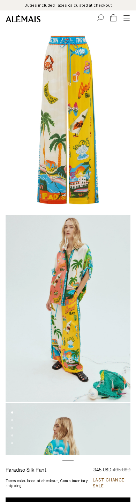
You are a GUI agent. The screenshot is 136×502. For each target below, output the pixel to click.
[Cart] (113, 18)
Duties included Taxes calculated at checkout (68, 5)
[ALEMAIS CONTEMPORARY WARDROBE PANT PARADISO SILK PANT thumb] (12, 412)
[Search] (100, 17)
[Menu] (126, 18)
